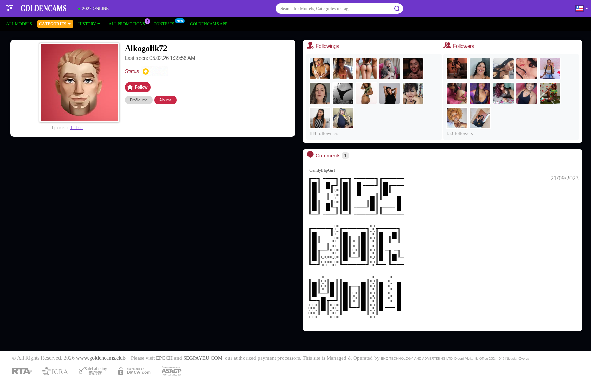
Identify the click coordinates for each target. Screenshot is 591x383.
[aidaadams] (550, 93)
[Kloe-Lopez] (320, 118)
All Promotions (127, 24)
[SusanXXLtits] (343, 118)
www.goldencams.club (101, 358)
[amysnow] (413, 69)
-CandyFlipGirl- (322, 170)
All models (19, 24)
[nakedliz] (527, 93)
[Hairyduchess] (389, 93)
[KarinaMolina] (503, 93)
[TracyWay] (480, 118)
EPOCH (164, 358)
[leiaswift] (320, 93)
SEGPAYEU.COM (202, 358)
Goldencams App (208, 24)
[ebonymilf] (457, 69)
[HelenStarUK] (389, 69)
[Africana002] (457, 118)
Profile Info (138, 100)
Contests (164, 24)
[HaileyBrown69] (457, 93)
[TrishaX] (320, 69)
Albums (165, 100)
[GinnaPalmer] (480, 93)
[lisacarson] (503, 69)
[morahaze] (343, 69)
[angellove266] (413, 93)
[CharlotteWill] (366, 93)
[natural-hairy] (343, 93)
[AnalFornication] (527, 69)
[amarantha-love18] (550, 69)
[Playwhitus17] (366, 69)
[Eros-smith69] (480, 69)
